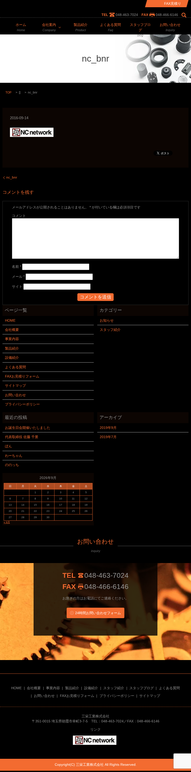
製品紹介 (81, 27)
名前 (16, 267)
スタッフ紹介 (110, 330)
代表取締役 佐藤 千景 (21, 437)
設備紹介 (12, 358)
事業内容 (12, 339)
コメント (19, 216)
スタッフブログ (140, 30)
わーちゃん (13, 456)
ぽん (8, 446)
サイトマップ (15, 385)
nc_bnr (11, 177)
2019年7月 (108, 437)
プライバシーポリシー (22, 404)
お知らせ (107, 320)
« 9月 (7, 522)
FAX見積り (172, 3)
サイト (17, 287)
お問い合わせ (170, 27)
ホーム (21, 27)
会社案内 (49, 27)
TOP (8, 92)
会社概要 (12, 330)
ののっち (12, 465)
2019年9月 (108, 428)
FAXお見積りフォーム (22, 376)
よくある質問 (110, 27)
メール (18, 277)
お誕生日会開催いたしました (27, 428)
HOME (10, 320)
